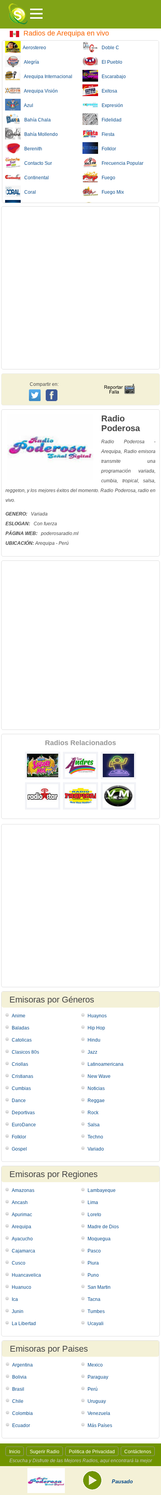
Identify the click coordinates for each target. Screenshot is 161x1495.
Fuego (106, 177)
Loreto (94, 1214)
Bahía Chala (36, 120)
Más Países (100, 1425)
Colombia (22, 1413)
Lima (93, 1202)
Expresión (110, 105)
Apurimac (22, 1214)
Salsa (94, 1124)
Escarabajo (112, 76)
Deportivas (23, 1112)
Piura (93, 1263)
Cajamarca (23, 1251)
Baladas (20, 1028)
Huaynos (97, 1016)
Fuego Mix (111, 192)
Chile (17, 1401)
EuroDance (24, 1124)
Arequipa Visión (39, 91)
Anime (18, 1016)
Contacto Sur (36, 163)
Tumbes (96, 1311)
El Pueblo (110, 62)
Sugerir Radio (44, 1451)
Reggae (96, 1100)
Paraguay (98, 1377)
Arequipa (21, 1226)
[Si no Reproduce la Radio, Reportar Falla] (119, 382)
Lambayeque (102, 1190)
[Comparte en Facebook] (52, 388)
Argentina (22, 1365)
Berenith (31, 149)
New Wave (99, 1076)
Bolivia (19, 1377)
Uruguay (97, 1401)
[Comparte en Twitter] (35, 394)
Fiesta (106, 134)
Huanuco (21, 1287)
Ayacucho (22, 1239)
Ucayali (96, 1323)
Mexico (95, 1365)
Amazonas (23, 1190)
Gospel (19, 1149)
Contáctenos (137, 1451)
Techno (95, 1137)
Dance (19, 1100)
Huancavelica (26, 1275)
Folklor (107, 149)
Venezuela (99, 1413)
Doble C (108, 47)
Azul (27, 105)
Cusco (18, 1263)
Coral (28, 192)
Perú (93, 1389)
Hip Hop (96, 1028)
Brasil (18, 1389)
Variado (96, 1149)
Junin (17, 1311)
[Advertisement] (80, 287)
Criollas (20, 1064)
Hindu (94, 1040)
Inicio (14, 1451)
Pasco (94, 1251)
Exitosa (107, 91)
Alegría (30, 62)
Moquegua (99, 1239)
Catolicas (22, 1040)
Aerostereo (33, 47)
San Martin (99, 1287)
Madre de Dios (103, 1226)
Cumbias (21, 1088)
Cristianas (22, 1076)
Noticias (96, 1088)
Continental (35, 177)
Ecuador (21, 1425)
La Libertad (24, 1323)
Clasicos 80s (25, 1052)
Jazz (92, 1052)
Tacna (94, 1299)
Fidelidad (110, 120)
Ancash (20, 1202)
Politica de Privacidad (92, 1451)
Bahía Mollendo (39, 134)
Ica (15, 1299)
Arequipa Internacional (46, 76)
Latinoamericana (105, 1064)
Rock (93, 1112)
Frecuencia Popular (120, 163)
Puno (93, 1275)
